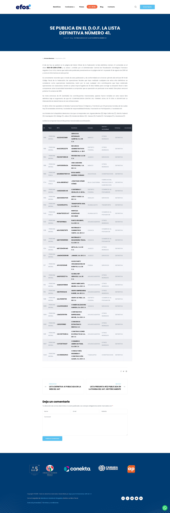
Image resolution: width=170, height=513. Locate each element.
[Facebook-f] (123, 498)
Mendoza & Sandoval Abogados (52, 498)
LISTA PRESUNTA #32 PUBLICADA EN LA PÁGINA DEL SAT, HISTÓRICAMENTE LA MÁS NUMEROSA (106, 386)
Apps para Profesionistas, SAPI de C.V (80, 494)
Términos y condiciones (50, 503)
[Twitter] (132, 498)
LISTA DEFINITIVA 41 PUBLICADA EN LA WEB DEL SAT (63, 386)
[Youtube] (136, 498)
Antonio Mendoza (49, 58)
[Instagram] (127, 498)
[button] (147, 7)
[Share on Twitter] (123, 371)
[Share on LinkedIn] (126, 371)
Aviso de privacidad (34, 503)
